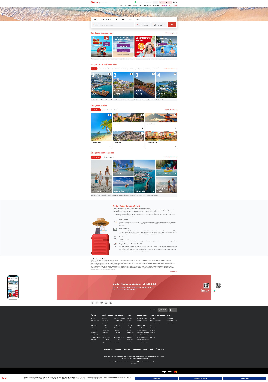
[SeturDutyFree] (108, 349)
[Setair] (145, 349)
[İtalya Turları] (128, 136)
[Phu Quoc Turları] (101, 127)
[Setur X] (106, 304)
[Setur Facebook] (97, 304)
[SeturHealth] (160, 349)
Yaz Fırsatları (156, 6)
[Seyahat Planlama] (176, 2)
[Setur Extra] (173, 6)
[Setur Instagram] (93, 304)
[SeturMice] (126, 349)
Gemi (115, 110)
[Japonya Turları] (161, 117)
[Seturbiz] (118, 349)
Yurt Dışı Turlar (95, 110)
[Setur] (95, 2)
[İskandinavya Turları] (161, 136)
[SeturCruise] (136, 349)
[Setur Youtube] (102, 304)
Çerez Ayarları (94, 342)
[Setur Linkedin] (111, 304)
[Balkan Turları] (128, 117)
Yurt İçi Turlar (107, 110)
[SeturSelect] (151, 349)
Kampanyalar (146, 6)
